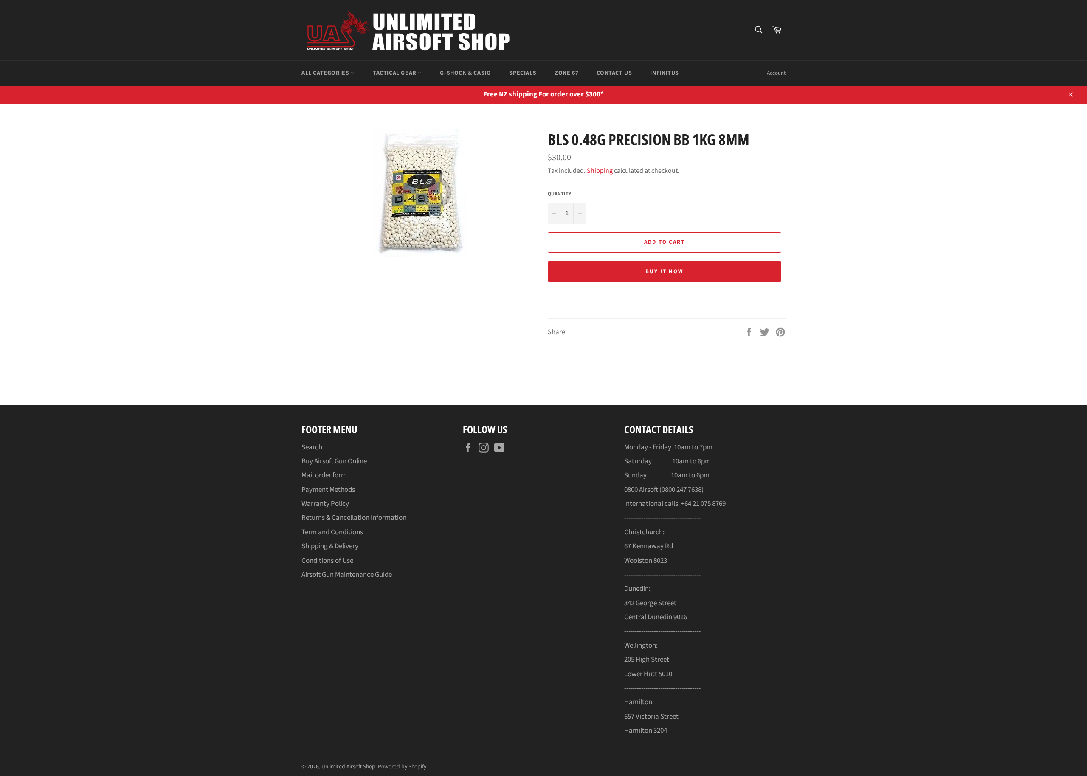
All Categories (326, 73)
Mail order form (324, 475)
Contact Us (614, 73)
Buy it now (664, 271)
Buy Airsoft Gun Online (334, 461)
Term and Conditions (332, 532)
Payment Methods (328, 490)
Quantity (559, 194)
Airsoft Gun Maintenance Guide (346, 575)
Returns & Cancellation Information (353, 518)
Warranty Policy (325, 504)
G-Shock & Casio (465, 73)
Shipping (600, 170)
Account (776, 73)
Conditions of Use (327, 561)
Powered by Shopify (402, 766)
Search (311, 447)
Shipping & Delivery (329, 546)
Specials (522, 73)
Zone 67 (566, 73)
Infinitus (664, 73)
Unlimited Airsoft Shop (348, 766)
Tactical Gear (395, 73)
